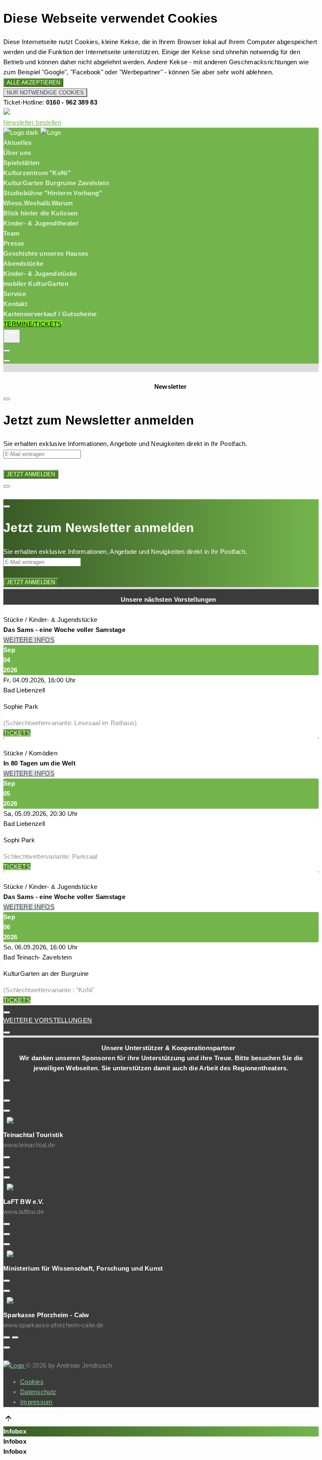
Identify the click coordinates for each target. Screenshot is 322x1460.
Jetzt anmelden (31, 474)
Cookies (32, 1381)
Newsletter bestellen (32, 122)
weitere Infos (29, 639)
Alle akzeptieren (33, 82)
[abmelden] (6, 350)
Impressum (36, 1401)
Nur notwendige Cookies (45, 92)
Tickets (17, 733)
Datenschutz (38, 1391)
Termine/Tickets (32, 324)
